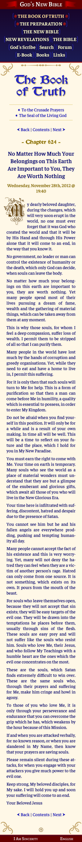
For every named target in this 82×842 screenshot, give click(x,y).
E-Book (24, 55)
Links (59, 55)
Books (42, 55)
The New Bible (41, 31)
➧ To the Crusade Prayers (41, 109)
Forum (65, 47)
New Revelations (27, 39)
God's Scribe (22, 47)
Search (46, 47)
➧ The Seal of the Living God (41, 115)
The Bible (64, 39)
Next (59, 129)
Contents (41, 129)
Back (23, 129)
